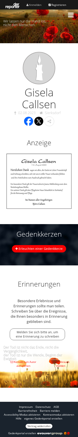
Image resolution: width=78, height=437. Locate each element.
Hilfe (18, 418)
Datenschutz (43, 407)
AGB (56, 407)
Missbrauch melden (62, 364)
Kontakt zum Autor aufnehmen (24, 364)
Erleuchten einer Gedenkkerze (40, 249)
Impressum (26, 407)
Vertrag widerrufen (39, 426)
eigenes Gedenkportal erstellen (43, 418)
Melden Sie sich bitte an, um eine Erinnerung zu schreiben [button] (37, 334)
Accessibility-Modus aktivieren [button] (22, 414)
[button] (71, 15)
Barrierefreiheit (27, 411)
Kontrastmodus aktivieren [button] (58, 414)
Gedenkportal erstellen (22, 433)
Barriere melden (50, 411)
